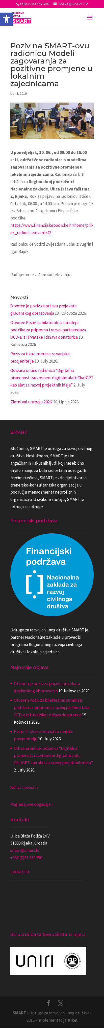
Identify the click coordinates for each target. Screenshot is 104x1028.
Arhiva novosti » (24, 787)
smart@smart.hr (25, 850)
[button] (6, 19)
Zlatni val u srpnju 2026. (31, 402)
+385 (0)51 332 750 (26, 857)
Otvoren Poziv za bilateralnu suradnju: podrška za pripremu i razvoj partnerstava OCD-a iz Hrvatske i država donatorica (48, 330)
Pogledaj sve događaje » (31, 804)
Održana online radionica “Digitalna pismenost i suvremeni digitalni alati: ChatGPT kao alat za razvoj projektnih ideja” (51, 378)
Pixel (72, 1020)
